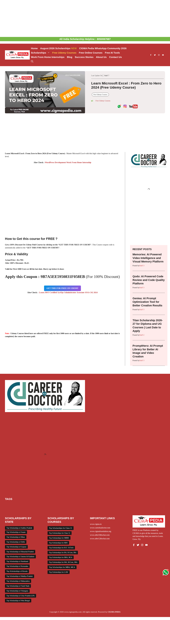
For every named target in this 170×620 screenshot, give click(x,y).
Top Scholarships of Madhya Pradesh (19, 576)
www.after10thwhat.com (100, 535)
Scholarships (38, 52)
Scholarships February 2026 (108, 508)
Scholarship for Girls (43, 508)
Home (34, 48)
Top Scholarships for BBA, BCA (60, 557)
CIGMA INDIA (114, 612)
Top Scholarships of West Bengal (18, 601)
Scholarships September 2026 (60, 511)
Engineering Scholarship (92, 505)
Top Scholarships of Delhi (15, 542)
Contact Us (115, 57)
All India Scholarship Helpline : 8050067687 (85, 39)
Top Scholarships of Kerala (17, 571)
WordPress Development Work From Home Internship (67, 162)
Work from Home (114, 511)
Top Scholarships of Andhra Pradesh (19, 528)
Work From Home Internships (47, 57)
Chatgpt (17, 505)
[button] (32, 61)
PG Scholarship (28, 508)
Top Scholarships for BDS (58, 543)
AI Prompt (9, 505)
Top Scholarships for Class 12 (59, 533)
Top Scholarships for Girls (83, 511)
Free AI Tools (112, 52)
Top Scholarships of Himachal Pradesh (20, 552)
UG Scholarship (100, 511)
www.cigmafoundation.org (100, 531)
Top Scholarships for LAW (58, 572)
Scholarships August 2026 (62, 508)
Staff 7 (106, 76)
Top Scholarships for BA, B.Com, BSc (62, 552)
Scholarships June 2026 (14, 511)
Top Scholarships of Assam (16, 532)
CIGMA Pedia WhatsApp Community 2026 (103, 48)
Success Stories (84, 57)
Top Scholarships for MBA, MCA (62, 567)
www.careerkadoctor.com (100, 528)
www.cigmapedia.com (73, 612)
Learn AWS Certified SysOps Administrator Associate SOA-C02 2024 (68, 292)
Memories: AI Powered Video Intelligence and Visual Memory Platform (148, 258)
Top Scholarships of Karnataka (17, 566)
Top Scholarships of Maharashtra (18, 581)
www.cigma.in (96, 524)
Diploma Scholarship (73, 505)
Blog (69, 57)
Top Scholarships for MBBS (59, 538)
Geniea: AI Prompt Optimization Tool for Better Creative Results (147, 302)
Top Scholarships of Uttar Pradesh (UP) (20, 596)
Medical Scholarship (13, 508)
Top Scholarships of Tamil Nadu (17, 586)
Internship (141, 505)
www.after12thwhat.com (100, 539)
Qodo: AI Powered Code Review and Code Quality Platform (149, 280)
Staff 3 (141, 266)
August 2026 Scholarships (58, 48)
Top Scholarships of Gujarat (16, 547)
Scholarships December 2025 (85, 508)
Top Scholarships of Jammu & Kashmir (20, 556)
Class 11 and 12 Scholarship (53, 505)
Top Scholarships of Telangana (17, 591)
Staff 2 (141, 335)
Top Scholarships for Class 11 (60, 528)
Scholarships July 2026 (151, 508)
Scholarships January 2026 (130, 508)
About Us (101, 57)
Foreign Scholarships (111, 505)
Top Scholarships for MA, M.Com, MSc (63, 562)
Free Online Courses (90, 52)
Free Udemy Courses (64, 52)
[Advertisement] (85, 18)
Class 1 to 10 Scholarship (31, 505)
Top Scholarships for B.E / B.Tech (61, 548)
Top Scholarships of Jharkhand (17, 561)
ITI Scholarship (153, 505)
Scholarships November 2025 (36, 511)
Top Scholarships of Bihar (15, 537)
